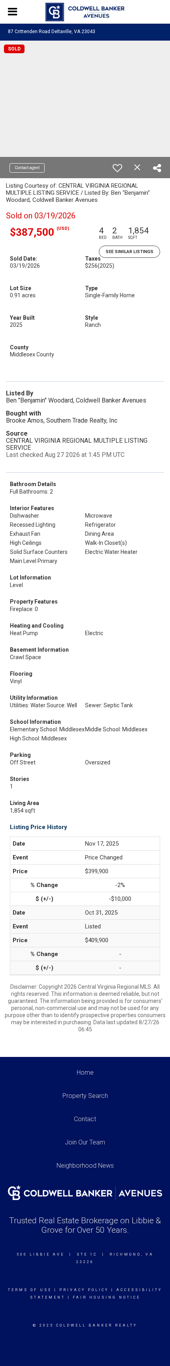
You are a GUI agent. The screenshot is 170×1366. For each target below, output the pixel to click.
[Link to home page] (85, 12)
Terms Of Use (30, 1290)
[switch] (117, 168)
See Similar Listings (129, 251)
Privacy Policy (84, 1290)
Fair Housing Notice (106, 1297)
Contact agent (27, 168)
